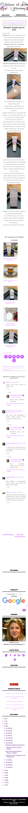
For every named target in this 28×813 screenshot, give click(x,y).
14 (5, 782)
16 (5, 777)
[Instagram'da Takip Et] (23, 655)
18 (5, 772)
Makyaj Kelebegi (10, 477)
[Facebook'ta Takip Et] (10, 655)
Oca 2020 (8, 767)
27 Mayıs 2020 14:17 (15, 382)
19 (5, 770)
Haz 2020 (8, 740)
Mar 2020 (8, 762)
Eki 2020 (8, 733)
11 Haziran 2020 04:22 (16, 461)
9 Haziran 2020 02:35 (16, 397)
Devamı (17, 642)
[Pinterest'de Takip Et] (15, 660)
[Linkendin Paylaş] (18, 357)
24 (5, 718)
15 (5, 780)
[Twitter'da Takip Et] (15, 655)
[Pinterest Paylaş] (14, 357)
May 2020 (8, 743)
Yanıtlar (10, 392)
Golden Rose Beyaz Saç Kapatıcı (15, 701)
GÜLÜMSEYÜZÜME (16, 395)
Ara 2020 (8, 728)
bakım (9, 21)
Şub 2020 (8, 764)
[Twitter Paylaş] (10, 357)
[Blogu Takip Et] (6, 655)
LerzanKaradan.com (11, 443)
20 (5, 726)
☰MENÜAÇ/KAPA (21, 15)
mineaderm (13, 21)
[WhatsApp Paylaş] (14, 360)
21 (5, 723)
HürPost (8, 492)
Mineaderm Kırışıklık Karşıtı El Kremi (14, 745)
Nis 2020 (8, 760)
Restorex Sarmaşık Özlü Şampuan (15, 693)
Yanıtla (7, 388)
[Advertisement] (14, 553)
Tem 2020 (8, 738)
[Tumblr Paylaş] (22, 357)
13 (5, 785)
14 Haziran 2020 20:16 (16, 492)
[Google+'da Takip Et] (19, 655)
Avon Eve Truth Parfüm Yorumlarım (15, 704)
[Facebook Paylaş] (6, 357)
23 (5, 721)
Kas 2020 (8, 730)
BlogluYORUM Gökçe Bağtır (14, 411)
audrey (8, 382)
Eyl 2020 (8, 735)
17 (5, 775)
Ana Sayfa (5, 21)
